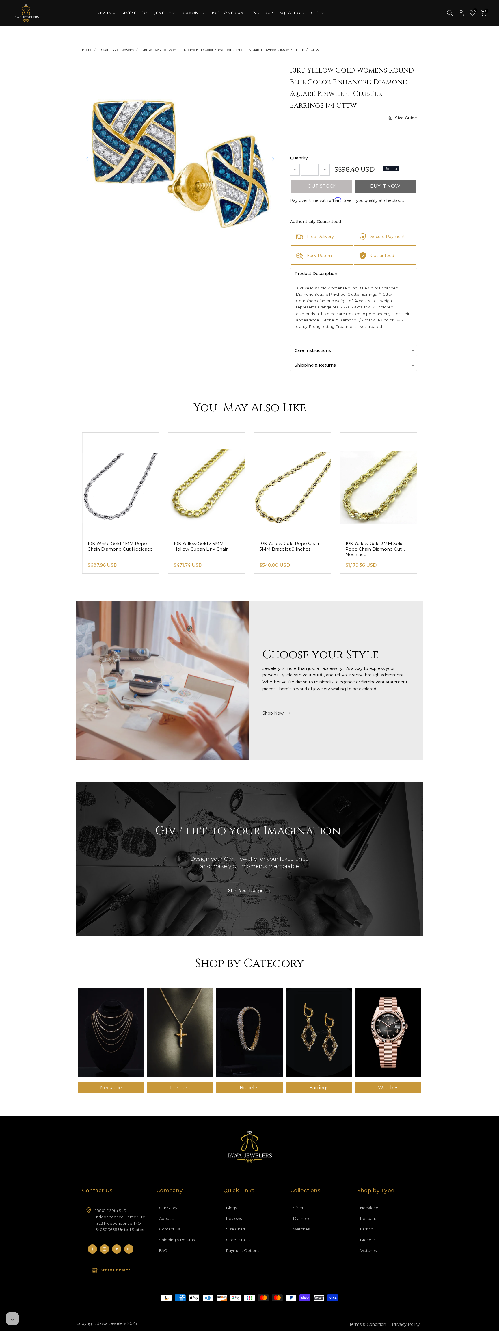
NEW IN (104, 13)
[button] (273, 159)
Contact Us (169, 1229)
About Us (167, 1218)
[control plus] (325, 170)
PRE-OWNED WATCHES (234, 13)
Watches (301, 1229)
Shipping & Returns (177, 1239)
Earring (366, 1229)
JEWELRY (162, 13)
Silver (298, 1207)
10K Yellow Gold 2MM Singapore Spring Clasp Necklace (113, 549)
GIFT (315, 13)
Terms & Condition (367, 1324)
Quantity (299, 158)
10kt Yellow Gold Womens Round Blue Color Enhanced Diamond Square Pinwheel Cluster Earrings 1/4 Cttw (229, 49)
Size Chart (235, 1229)
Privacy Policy (406, 1324)
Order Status (238, 1239)
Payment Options (242, 1250)
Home (87, 49)
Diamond (302, 1218)
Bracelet (368, 1239)
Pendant (368, 1218)
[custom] (92, 1249)
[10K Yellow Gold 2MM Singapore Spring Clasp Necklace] (120, 484)
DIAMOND (191, 13)
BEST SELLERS (135, 13)
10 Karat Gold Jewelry (116, 49)
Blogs (231, 1207)
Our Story (168, 1207)
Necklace (369, 1207)
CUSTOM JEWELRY (283, 13)
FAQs (164, 1250)
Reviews (234, 1218)
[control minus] (295, 170)
